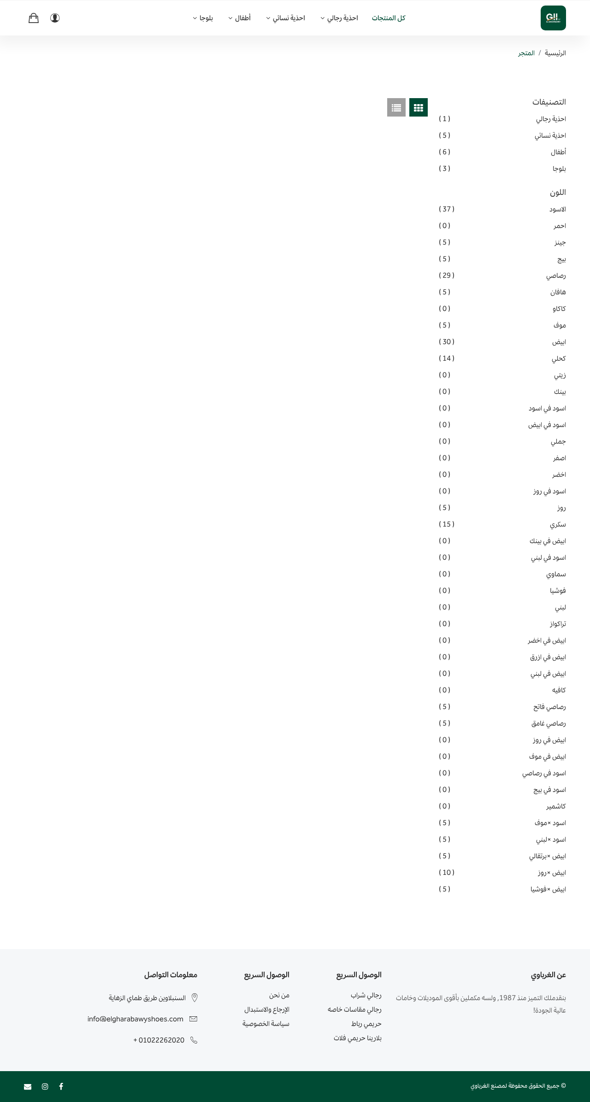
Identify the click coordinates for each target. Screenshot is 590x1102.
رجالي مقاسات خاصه (355, 1009)
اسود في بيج (502, 789)
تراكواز (502, 623)
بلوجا (205, 17)
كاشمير (502, 806)
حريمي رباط (366, 1023)
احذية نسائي (288, 17)
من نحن (279, 995)
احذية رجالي (342, 17)
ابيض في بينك (502, 541)
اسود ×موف (502, 822)
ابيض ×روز (502, 872)
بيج (502, 259)
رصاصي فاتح (502, 706)
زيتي (502, 375)
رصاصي (502, 275)
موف (502, 325)
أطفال (242, 17)
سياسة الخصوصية (265, 1023)
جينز (502, 242)
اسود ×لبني (502, 839)
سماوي (502, 574)
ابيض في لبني (502, 673)
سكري (502, 524)
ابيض (502, 342)
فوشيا (502, 590)
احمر (502, 225)
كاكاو (502, 308)
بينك (502, 391)
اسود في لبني (502, 557)
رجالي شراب (366, 995)
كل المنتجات (389, 17)
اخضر (502, 474)
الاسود (502, 209)
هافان (502, 292)
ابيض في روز (502, 740)
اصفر (502, 458)
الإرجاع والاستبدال (266, 1009)
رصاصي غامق (502, 723)
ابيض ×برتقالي (502, 856)
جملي (502, 441)
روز (502, 507)
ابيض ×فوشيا (502, 889)
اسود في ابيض (502, 424)
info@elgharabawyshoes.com (135, 1018)
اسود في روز (502, 491)
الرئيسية (555, 52)
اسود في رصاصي (502, 773)
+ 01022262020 (158, 1040)
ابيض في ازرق (502, 657)
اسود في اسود (502, 408)
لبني (502, 607)
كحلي (502, 358)
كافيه (502, 690)
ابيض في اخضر (502, 640)
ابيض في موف (502, 756)
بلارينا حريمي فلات (358, 1037)
